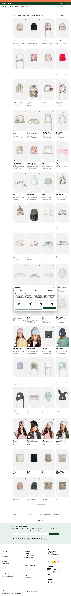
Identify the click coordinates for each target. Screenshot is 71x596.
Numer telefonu (34, 533)
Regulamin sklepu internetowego (8, 576)
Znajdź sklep (4, 566)
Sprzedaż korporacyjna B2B (29, 573)
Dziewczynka (10, 6)
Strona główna (4, 9)
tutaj (57, 540)
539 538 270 (27, 553)
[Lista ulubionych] (66, 3)
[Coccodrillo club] (61, 3)
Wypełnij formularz (27, 551)
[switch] (30, 304)
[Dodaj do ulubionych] (25, 19)
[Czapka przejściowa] (20, 28)
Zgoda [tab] (21, 290)
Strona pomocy (4, 551)
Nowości (22, 6)
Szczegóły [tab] (35, 290)
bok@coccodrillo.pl (29, 555)
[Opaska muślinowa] (48, 243)
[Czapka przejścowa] (20, 487)
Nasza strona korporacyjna (29, 565)
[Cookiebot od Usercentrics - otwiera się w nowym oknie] (52, 287)
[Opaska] (34, 120)
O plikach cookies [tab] (50, 290)
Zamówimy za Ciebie (5, 563)
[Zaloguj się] (64, 3)
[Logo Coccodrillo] (6, 3)
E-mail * (14, 533)
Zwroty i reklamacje (5, 556)
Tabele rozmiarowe (5, 564)
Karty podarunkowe (5, 559)
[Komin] (34, 59)
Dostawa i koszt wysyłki (6, 553)
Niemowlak (4, 6)
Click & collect (4, 561)
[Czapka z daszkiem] (20, 59)
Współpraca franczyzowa (29, 572)
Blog (25, 570)
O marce (26, 568)
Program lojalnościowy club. (7, 558)
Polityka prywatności (5, 574)
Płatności (3, 554)
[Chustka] (63, 274)
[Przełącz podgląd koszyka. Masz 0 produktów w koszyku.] (68, 3)
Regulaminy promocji (5, 573)
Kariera (25, 575)
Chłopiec (16, 6)
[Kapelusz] (20, 120)
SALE (27, 6)
